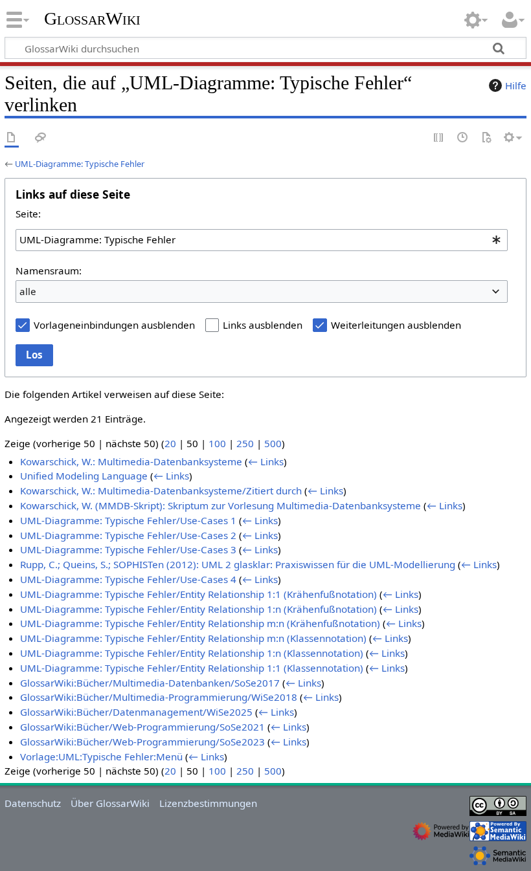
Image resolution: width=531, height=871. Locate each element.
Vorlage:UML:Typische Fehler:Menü (101, 756)
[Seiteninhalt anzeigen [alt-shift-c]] (12, 138)
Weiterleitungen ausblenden (396, 324)
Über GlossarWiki (110, 803)
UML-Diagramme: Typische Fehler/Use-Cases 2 (128, 535)
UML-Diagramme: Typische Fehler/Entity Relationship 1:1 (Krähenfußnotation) (198, 594)
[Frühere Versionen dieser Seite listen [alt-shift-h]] (463, 138)
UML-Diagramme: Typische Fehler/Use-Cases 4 (128, 579)
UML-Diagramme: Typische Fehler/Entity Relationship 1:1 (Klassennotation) (191, 667)
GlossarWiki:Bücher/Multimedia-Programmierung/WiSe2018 (158, 696)
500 (273, 443)
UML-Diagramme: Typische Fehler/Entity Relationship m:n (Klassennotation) (193, 638)
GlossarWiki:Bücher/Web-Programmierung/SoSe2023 (142, 741)
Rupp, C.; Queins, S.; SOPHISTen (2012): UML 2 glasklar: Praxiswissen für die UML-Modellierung (237, 564)
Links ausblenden (262, 324)
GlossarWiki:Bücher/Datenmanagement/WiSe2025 (136, 711)
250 (245, 443)
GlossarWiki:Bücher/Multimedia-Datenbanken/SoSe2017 (150, 682)
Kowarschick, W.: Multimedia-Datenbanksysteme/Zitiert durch (161, 490)
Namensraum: (49, 270)
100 (217, 443)
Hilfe (515, 85)
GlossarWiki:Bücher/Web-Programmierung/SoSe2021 (142, 726)
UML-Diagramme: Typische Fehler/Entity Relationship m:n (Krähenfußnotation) (200, 623)
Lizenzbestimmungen (208, 803)
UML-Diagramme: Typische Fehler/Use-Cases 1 (128, 520)
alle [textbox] (27, 291)
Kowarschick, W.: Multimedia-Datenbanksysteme (131, 461)
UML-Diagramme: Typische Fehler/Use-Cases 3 (128, 549)
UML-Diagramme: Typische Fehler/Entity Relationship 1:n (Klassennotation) (191, 652)
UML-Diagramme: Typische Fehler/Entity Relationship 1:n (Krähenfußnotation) (198, 608)
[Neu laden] (486, 138)
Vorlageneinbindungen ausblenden (114, 324)
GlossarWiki (92, 19)
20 (170, 443)
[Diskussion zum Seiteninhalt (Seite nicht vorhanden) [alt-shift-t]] (41, 138)
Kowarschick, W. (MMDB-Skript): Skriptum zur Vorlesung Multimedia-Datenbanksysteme (220, 505)
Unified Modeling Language (84, 475)
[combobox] (262, 240)
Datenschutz (33, 803)
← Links (266, 461)
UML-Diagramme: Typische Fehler (79, 164)
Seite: (28, 213)
